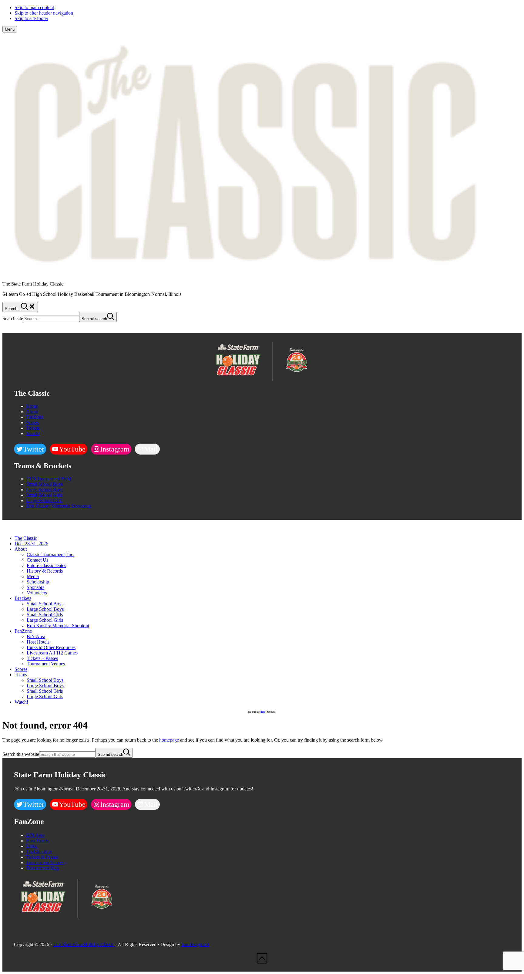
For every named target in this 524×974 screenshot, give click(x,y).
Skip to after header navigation (44, 12)
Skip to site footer (31, 18)
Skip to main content (34, 7)
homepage (169, 739)
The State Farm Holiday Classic (83, 944)
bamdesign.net (195, 944)
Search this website (20, 754)
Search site (12, 318)
